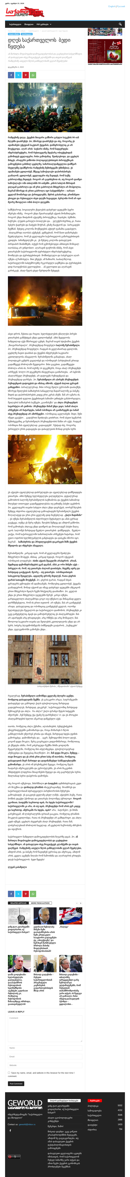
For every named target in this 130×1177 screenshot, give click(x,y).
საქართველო (15, 24)
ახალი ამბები (20, 31)
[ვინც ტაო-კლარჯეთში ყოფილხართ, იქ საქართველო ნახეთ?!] (19, 915)
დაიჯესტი (92, 1125)
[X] (18, 75)
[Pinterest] (26, 75)
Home (10, 31)
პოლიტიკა (93, 1106)
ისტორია (92, 1129)
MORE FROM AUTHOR (40, 903)
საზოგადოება (95, 1110)
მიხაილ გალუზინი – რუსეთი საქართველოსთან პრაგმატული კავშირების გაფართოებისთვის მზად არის (44, 982)
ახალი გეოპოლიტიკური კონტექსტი (60, 1119)
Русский (121, 6)
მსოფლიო (28, 24)
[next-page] (80, 903)
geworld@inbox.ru (27, 1124)
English (111, 6)
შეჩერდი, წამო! (55, 1126)
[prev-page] (76, 903)
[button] (120, 24)
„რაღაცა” (64, 926)
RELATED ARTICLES (18, 903)
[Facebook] (11, 75)
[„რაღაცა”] (70, 915)
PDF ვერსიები (43, 24)
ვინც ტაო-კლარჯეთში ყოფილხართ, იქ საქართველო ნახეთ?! (19, 929)
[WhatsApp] (33, 75)
